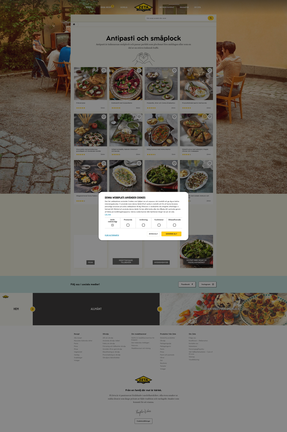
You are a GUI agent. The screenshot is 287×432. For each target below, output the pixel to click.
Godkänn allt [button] (171, 234)
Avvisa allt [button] (153, 234)
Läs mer (108, 214)
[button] (112, 233)
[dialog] (143, 216)
